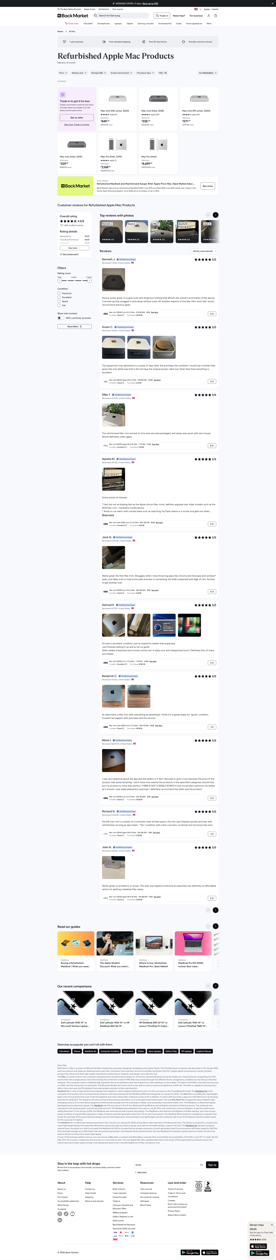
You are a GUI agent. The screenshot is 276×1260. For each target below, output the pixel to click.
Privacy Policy (174, 1211)
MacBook (98, 1105)
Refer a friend (119, 1189)
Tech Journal (146, 1189)
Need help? (179, 15)
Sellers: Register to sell (123, 1216)
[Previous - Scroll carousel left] (208, 215)
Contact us (90, 1189)
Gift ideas (144, 1201)
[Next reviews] (215, 910)
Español (215, 9)
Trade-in (116, 1201)
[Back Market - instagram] (59, 1214)
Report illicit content (177, 1215)
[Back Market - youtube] (72, 1214)
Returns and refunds (94, 1201)
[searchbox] (123, 15)
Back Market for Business (124, 1224)
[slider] (60, 281)
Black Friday (145, 1205)
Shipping (89, 1197)
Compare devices (148, 1193)
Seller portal (118, 1220)
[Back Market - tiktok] (66, 1214)
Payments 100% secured (124, 1228)
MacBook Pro (201, 1091)
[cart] (215, 15)
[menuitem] (103, 23)
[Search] (95, 15)
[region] (159, 232)
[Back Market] (72, 15)
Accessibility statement (68, 1201)
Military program (120, 1212)
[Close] (271, 1224)
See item (154, 312)
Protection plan (119, 1197)
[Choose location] (198, 9)
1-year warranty (119, 1193)
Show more (108, 514)
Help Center (90, 1193)
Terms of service (175, 1189)
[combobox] (63, 73)
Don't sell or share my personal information (177, 1205)
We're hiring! (63, 1205)
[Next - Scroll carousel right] (215, 215)
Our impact (62, 1197)
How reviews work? (70, 254)
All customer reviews (149, 1197)
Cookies (171, 1200)
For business (196, 15)
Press (60, 1193)
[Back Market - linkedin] (59, 1220)
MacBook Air (191, 1125)
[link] (207, 186)
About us (61, 1189)
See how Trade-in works (76, 124)
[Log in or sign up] (209, 15)
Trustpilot (61, 1209)
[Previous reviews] (208, 910)
